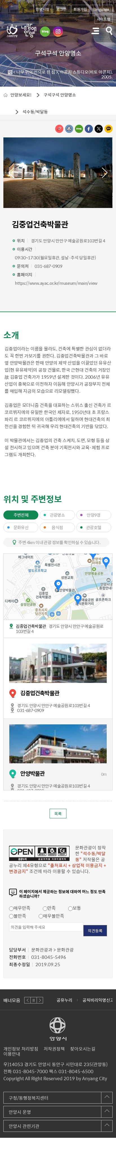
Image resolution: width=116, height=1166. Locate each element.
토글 (109, 31)
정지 (33, 1000)
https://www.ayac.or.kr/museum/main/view (56, 283)
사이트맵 (103, 19)
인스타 (58, 32)
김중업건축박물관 (39, 693)
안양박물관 (32, 773)
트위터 (99, 129)
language (101, 9)
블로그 (45, 32)
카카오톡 (108, 129)
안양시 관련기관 (24, 1126)
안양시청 (42, 9)
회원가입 (80, 9)
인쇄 (69, 129)
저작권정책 (54, 1048)
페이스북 (89, 129)
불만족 (20, 915)
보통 (77, 907)
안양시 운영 (20, 1111)
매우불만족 (53, 915)
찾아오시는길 (82, 1048)
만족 (51, 907)
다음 (105, 172)
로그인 (61, 9)
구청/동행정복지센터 (28, 1097)
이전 (10, 172)
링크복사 (59, 129)
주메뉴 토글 (95, 31)
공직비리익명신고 (98, 1000)
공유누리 (64, 1000)
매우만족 (22, 907)
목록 (57, 813)
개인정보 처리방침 (20, 1048)
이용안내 (11, 1053)
